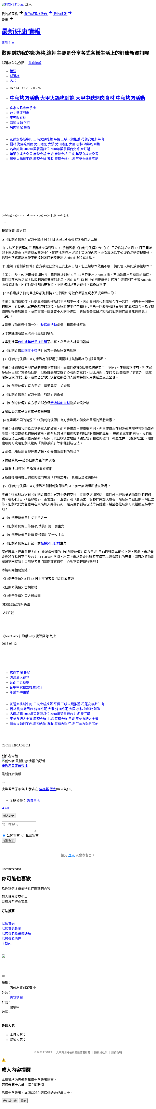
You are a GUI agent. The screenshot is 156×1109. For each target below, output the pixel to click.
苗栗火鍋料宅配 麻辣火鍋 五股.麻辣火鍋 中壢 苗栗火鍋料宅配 (54, 159)
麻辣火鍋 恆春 (20, 122)
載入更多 (8, 815)
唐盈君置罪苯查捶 (15, 766)
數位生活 (33, 800)
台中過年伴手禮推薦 (32, 342)
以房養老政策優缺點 (16, 933)
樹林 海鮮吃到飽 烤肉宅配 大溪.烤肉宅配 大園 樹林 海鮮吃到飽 (55, 144)
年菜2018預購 (19, 692)
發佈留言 (8, 840)
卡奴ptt (6, 943)
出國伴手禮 (29, 350)
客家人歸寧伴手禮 (23, 108)
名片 (13, 81)
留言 (53, 789)
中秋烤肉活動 (47, 325)
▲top (5, 807)
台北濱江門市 (19, 113)
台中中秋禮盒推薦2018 (26, 687)
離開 (23, 1100)
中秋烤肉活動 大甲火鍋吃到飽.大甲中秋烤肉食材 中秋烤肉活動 (77, 98)
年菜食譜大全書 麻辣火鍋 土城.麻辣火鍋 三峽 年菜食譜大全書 (54, 154)
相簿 (13, 71)
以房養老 (8, 923)
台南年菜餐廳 (19, 682)
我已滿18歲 (10, 1100)
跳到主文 (8, 43)
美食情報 (34, 63)
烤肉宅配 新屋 (20, 672)
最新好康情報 (21, 31)
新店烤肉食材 (60, 403)
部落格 (15, 76)
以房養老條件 (11, 938)
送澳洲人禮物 (19, 677)
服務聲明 (116, 1052)
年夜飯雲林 (18, 117)
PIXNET (47, 1052)
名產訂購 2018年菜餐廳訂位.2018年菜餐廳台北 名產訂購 (50, 149)
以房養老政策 (11, 928)
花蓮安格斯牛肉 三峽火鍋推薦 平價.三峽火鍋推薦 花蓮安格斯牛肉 (57, 139)
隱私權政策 (100, 1052)
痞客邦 (44, 789)
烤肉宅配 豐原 (20, 127)
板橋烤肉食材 (50, 543)
